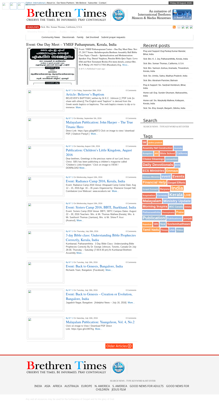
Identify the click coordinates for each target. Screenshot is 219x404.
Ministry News (35, 31)
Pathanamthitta (151, 212)
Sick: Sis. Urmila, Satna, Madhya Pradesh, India (165, 76)
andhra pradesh (155, 143)
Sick (162, 224)
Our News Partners (65, 3)
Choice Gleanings (153, 158)
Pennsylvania (168, 212)
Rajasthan (147, 224)
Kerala (176, 194)
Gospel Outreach (150, 189)
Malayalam (152, 201)
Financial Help (154, 182)
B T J (83, 68)
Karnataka (162, 195)
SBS (156, 224)
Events (52, 31)
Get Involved (92, 37)
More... (125, 64)
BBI (156, 153)
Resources (105, 31)
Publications (87, 31)
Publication (154, 218)
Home (36, 37)
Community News (51, 37)
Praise (180, 212)
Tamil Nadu (151, 229)
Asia (47, 386)
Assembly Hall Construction (157, 148)
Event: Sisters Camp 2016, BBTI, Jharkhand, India (101, 207)
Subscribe (92, 3)
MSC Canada (176, 207)
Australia (178, 148)
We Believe (81, 3)
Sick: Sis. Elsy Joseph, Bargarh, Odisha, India (164, 108)
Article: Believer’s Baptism (85, 94)
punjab (188, 218)
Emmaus (172, 170)
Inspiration (149, 195)
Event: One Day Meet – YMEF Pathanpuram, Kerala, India (71, 44)
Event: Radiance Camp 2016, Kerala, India (95, 181)
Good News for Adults (147, 386)
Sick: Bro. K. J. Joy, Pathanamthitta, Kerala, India (165, 59)
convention (172, 159)
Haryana (165, 189)
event (166, 176)
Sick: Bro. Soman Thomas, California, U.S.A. (61, 27)
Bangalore (148, 153)
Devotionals (68, 37)
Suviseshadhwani (178, 224)
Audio (63, 31)
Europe (86, 386)
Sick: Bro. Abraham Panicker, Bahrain (160, 80)
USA (172, 230)
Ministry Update (177, 201)
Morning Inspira (155, 206)
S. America (119, 386)
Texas (164, 230)
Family (80, 37)
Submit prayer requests (113, 37)
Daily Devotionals (158, 165)
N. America (102, 386)
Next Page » (119, 346)
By (67, 90)
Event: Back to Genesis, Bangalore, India (94, 266)
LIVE (187, 195)
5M (144, 142)
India (177, 188)
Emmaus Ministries (151, 177)
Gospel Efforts (176, 182)
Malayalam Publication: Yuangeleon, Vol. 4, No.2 (100, 322)
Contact (102, 3)
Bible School (167, 153)
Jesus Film (119, 389)
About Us (51, 3)
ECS (177, 165)
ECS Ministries (153, 170)
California (182, 153)
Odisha (188, 207)
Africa (57, 386)
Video (73, 31)
